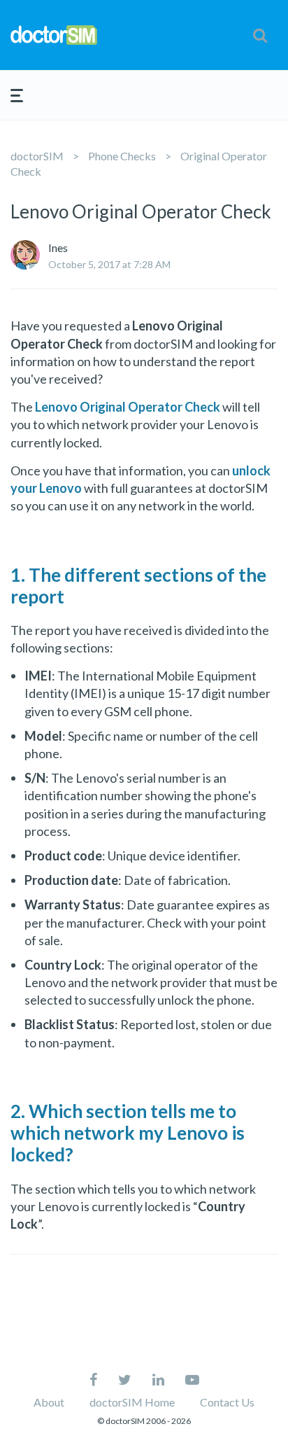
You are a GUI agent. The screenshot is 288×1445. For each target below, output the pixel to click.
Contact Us (227, 1402)
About (49, 1402)
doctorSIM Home (132, 1402)
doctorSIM (37, 155)
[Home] (53, 35)
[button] (260, 35)
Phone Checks (122, 155)
